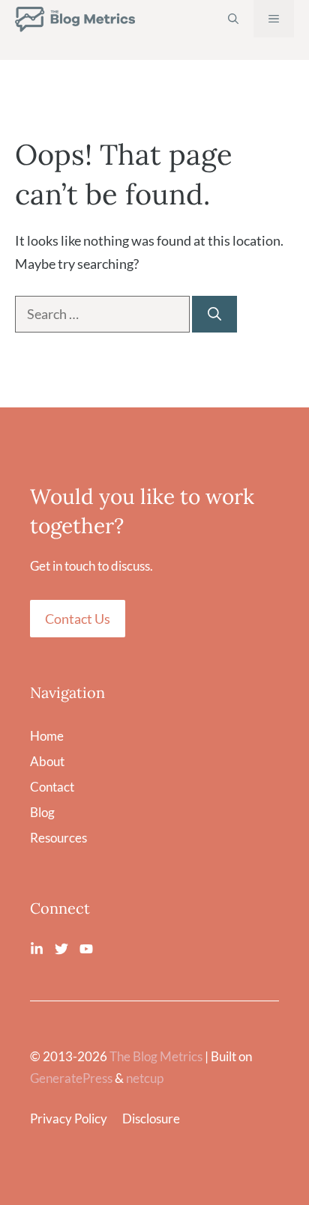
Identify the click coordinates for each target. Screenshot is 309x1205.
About (47, 761)
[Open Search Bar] (233, 18)
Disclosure (151, 1118)
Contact (52, 787)
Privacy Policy (68, 1118)
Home (47, 736)
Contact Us (77, 618)
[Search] (214, 314)
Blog (42, 812)
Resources (58, 838)
